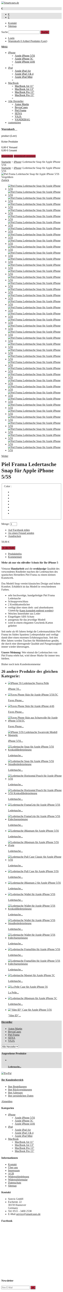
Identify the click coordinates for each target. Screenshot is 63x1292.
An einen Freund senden (21, 533)
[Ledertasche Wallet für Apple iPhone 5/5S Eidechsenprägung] (35, 937)
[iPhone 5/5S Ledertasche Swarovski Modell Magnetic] (35, 735)
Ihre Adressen (15, 1092)
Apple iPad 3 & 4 (24, 73)
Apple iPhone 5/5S (25, 55)
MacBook (13, 83)
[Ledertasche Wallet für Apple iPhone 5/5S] (31, 894)
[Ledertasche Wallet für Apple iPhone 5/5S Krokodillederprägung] (35, 908)
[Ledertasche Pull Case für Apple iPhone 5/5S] (33, 871)
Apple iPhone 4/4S (25, 61)
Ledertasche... (15, 755)
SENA (18, 113)
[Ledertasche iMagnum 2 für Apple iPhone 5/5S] (34, 882)
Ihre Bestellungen (17, 1086)
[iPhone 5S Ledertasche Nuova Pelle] (28, 683)
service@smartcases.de (28, 1214)
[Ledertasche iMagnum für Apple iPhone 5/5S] (33, 830)
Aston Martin (22, 104)
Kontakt (12, 23)
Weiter (4, 456)
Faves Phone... (16, 700)
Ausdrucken (14, 536)
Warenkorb (27, 41)
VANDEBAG (22, 119)
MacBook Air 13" (24, 89)
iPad (10, 67)
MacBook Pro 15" (24, 95)
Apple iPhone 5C (24, 58)
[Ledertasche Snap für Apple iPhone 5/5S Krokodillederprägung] (35, 749)
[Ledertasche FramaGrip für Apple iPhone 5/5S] (34, 804)
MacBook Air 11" (24, 86)
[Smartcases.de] (10, 2)
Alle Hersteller (16, 101)
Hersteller (6, 1022)
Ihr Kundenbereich (12, 1079)
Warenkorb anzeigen (25, 156)
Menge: (5, 523)
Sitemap (12, 26)
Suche (4, 32)
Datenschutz (14, 1182)
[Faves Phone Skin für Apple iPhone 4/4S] (31, 706)
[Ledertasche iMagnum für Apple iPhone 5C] (32, 998)
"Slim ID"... (14, 1015)
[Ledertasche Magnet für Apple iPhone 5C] (31, 975)
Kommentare (15, 556)
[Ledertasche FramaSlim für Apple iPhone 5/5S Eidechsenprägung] (35, 963)
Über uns (13, 1167)
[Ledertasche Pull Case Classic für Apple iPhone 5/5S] (35, 859)
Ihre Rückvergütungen (20, 1089)
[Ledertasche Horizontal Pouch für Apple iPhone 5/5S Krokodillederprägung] (35, 793)
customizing (14, 122)
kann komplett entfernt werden (36, 610)
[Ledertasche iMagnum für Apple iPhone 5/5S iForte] (35, 845)
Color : (8, 486)
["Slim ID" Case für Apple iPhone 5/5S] (30, 1009)
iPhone (11, 52)
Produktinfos (15, 553)
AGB (11, 1173)
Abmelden (6, 1101)
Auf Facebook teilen (19, 530)
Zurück (5, 180)
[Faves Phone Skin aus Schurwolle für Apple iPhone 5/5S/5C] (35, 720)
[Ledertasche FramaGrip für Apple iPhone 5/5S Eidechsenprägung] (35, 819)
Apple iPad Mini (23, 76)
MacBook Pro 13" (24, 92)
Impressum (14, 1170)
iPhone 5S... (14, 688)
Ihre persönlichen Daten (20, 1095)
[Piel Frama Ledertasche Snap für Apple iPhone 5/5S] (35, 188)
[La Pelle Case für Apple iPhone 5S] (28, 986)
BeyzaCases (21, 107)
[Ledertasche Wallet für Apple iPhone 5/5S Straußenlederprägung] (35, 923)
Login (11, 38)
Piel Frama (20, 110)
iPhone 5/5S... (15, 740)
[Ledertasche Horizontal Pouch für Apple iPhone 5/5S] (35, 778)
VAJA (18, 116)
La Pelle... (13, 992)
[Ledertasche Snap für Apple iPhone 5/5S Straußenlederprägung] (35, 764)
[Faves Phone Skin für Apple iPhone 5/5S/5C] (33, 694)
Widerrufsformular (18, 1179)
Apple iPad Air (23, 70)
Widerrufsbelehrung (18, 1176)
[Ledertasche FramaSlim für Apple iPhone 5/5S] (34, 949)
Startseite (6, 161)
